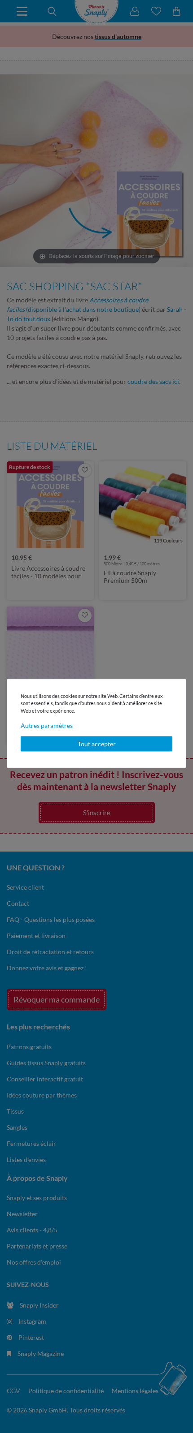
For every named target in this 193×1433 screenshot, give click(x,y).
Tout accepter (97, 744)
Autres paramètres (47, 725)
